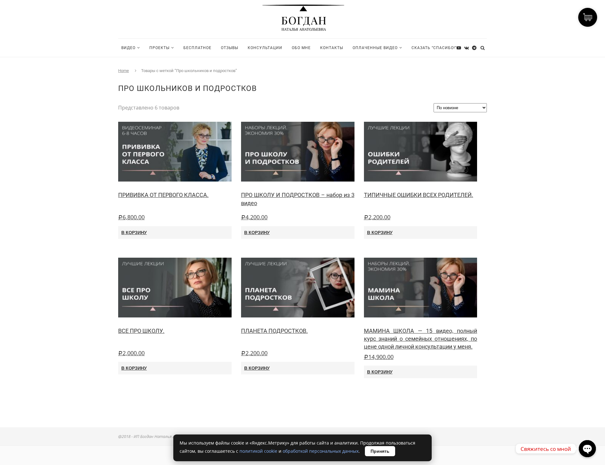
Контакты (331, 48)
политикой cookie (258, 451)
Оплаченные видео (375, 48)
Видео (128, 48)
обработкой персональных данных (321, 451)
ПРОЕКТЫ (159, 48)
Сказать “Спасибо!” (434, 48)
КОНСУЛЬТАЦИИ (265, 48)
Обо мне (301, 48)
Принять (380, 451)
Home (123, 70)
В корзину (134, 232)
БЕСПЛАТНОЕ (197, 48)
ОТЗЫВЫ (229, 48)
